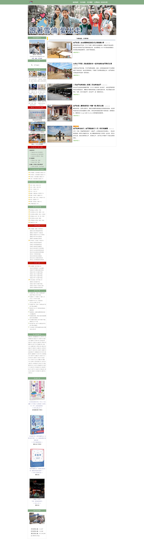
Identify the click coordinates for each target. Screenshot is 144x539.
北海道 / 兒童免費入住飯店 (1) (37, 176)
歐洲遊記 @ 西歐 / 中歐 (35, 210)
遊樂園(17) (34, 353)
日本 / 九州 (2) (33, 191)
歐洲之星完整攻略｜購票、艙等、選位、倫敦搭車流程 (33, 103)
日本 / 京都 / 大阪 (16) (35, 187)
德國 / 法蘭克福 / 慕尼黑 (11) (37, 193)
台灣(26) (44, 348)
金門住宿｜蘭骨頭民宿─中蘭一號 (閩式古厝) (88, 106)
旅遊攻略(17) (31, 352)
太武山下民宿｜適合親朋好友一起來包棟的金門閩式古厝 (92, 64)
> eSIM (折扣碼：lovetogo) (37, 166)
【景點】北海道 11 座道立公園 (36, 285)
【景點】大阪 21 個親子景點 (36, 274)
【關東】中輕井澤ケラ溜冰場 (36, 232)
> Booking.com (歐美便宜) (37, 154)
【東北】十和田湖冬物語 (35, 254)
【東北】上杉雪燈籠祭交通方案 (36, 259)
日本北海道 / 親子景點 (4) (36, 279)
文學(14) (42, 336)
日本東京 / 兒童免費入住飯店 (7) (37, 174)
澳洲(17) (36, 357)
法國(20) (39, 348)
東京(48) (35, 350)
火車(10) (33, 359)
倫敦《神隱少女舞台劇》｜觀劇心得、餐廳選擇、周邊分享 (33, 92)
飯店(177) (36, 338)
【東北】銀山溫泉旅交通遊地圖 (36, 252)
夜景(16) (37, 340)
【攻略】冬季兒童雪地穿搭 (35, 242)
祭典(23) (30, 342)
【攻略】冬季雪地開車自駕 (35, 244)
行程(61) (40, 350)
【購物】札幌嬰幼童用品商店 (36, 287)
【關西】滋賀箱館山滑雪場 (35, 238)
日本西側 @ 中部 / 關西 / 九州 (37, 212)
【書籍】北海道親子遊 (34, 281)
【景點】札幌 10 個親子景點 (36, 283)
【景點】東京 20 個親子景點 (36, 272)
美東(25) (38, 369)
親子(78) (35, 344)
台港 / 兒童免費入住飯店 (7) (36, 178)
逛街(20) (44, 346)
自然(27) (30, 350)
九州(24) (44, 361)
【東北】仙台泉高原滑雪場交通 (36, 250)
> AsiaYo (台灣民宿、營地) (36, 156)
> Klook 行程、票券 (35, 162)
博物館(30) (40, 344)
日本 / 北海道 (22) (34, 189)
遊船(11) (30, 348)
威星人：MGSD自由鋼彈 (37, 144)
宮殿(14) (35, 348)
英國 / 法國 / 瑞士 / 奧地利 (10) (37, 197)
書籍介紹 (35, 444)
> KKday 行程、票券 (35, 160)
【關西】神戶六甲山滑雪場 (35, 236)
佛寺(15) (33, 355)
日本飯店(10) (38, 367)
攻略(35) (39, 342)
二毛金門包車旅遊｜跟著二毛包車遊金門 (87, 85)
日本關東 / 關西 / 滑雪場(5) (36, 228)
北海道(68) (42, 340)
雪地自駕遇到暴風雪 (37, 120)
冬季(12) (30, 372)
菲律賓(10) (38, 371)
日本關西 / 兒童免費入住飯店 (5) (37, 172)
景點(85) (42, 369)
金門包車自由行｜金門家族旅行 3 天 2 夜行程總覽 (90, 128)
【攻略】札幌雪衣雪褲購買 (35, 246)
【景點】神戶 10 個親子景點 (36, 277)
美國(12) (44, 350)
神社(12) (41, 363)
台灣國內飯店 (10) (34, 203)
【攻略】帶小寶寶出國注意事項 (36, 270)
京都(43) (42, 355)
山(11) (36, 359)
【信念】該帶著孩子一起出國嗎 (36, 268)
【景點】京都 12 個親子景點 (36, 275)
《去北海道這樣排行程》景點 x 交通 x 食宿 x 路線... (41, 92)
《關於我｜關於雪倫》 (37, 54)
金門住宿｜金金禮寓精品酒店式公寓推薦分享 (88, 42)
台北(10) (36, 365)
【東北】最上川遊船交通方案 (36, 257)
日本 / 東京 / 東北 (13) (35, 185)
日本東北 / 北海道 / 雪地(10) (37, 240)
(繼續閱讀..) (76, 52)
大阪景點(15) (36, 363)
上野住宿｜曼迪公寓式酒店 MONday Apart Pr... (41, 103)
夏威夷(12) (40, 365)
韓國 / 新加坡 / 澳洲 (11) (36, 201)
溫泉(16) (33, 367)
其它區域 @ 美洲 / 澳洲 (35, 218)
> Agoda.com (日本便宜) (36, 152)
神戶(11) (33, 369)
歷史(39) (39, 346)
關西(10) (30, 344)
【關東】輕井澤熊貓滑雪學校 (36, 230)
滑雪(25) (44, 342)
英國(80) (30, 336)
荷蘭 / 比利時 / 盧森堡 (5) (36, 195)
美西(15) (41, 338)
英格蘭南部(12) (36, 336)
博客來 (40, 409)
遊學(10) (44, 371)
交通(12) (33, 361)
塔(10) (42, 352)
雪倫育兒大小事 (33, 222)
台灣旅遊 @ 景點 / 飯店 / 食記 (37, 220)
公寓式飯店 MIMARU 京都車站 (37, 132)
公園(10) (30, 363)
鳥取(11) (34, 371)
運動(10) (40, 359)
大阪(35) (35, 342)
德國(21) (37, 355)
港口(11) (40, 357)
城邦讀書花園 (35, 409)
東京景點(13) (38, 361)
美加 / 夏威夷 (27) (34, 199)
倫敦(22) (33, 340)
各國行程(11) (34, 346)
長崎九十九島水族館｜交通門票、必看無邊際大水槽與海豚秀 (41, 79)
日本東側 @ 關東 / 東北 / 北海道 (37, 214)
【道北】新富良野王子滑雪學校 (36, 248)
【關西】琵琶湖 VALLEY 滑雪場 (36, 234)
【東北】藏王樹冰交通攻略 (35, 256)
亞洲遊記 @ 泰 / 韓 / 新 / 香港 (37, 216)
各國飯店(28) (38, 352)
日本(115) (39, 353)
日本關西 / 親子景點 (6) (35, 266)
